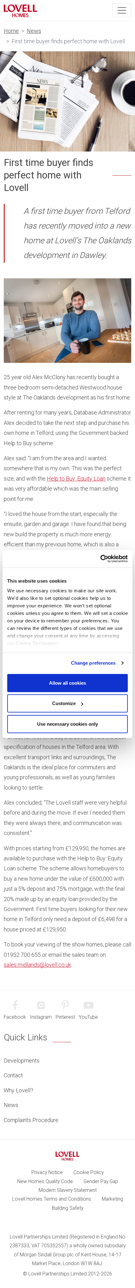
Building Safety (67, 1208)
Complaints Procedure (31, 1120)
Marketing (112, 1199)
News (34, 31)
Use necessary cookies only (67, 723)
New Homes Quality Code (45, 1181)
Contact (13, 1075)
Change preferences (93, 663)
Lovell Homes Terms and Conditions (51, 1199)
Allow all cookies (67, 682)
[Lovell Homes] (20, 10)
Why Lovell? (18, 1090)
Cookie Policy (88, 1172)
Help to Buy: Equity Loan (76, 478)
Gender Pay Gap (101, 1181)
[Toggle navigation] (121, 10)
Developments (22, 1060)
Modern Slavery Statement (68, 1190)
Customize (64, 703)
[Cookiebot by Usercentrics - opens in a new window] (100, 559)
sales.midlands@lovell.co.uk (37, 964)
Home (11, 31)
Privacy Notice (47, 1172)
